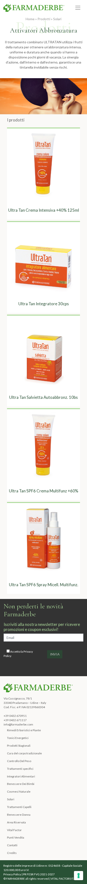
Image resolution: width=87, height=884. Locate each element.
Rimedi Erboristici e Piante (24, 730)
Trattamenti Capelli (19, 807)
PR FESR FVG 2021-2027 (39, 874)
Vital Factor (14, 830)
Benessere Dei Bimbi (20, 784)
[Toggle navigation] (78, 8)
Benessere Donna (18, 814)
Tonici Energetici (18, 738)
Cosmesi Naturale (18, 791)
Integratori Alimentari (21, 776)
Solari (57, 19)
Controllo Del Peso (19, 761)
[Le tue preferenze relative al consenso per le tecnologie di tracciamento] (78, 875)
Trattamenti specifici (20, 768)
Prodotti (43, 19)
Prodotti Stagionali (18, 745)
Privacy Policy (12, 874)
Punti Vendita (15, 837)
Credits (12, 853)
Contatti (12, 845)
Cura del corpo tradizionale (24, 753)
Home (30, 19)
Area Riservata (16, 822)
